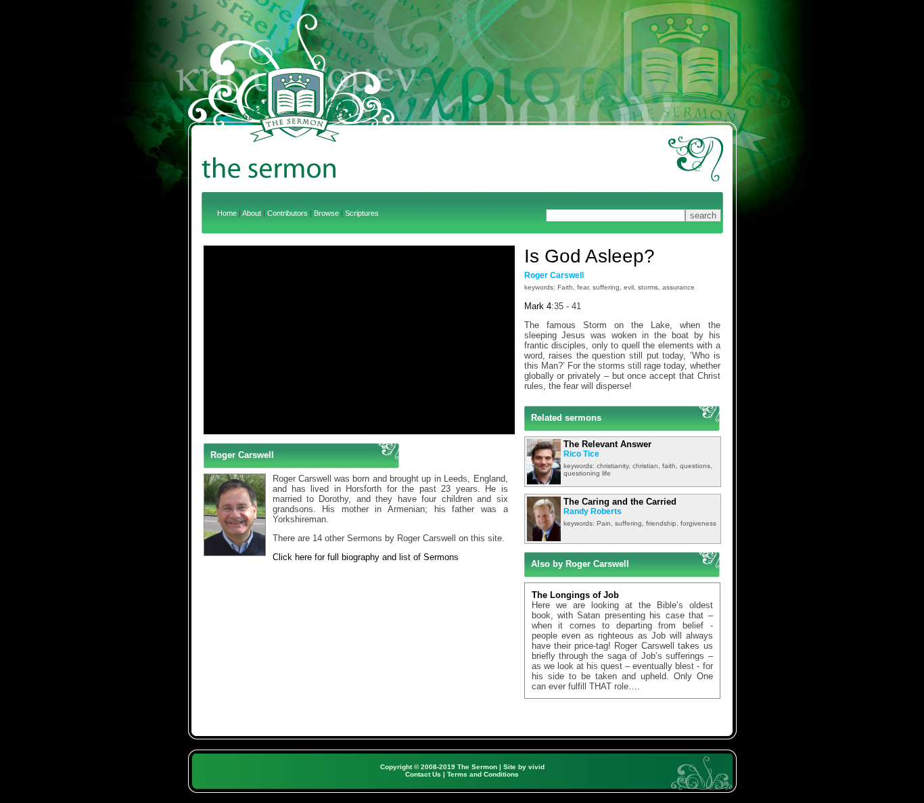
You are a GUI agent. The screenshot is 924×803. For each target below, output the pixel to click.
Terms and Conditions (483, 774)
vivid (536, 767)
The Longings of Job (575, 595)
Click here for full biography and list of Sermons (366, 557)
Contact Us (423, 774)
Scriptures (362, 213)
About (251, 213)
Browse (326, 213)
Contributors (287, 213)
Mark (534, 306)
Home (227, 213)
